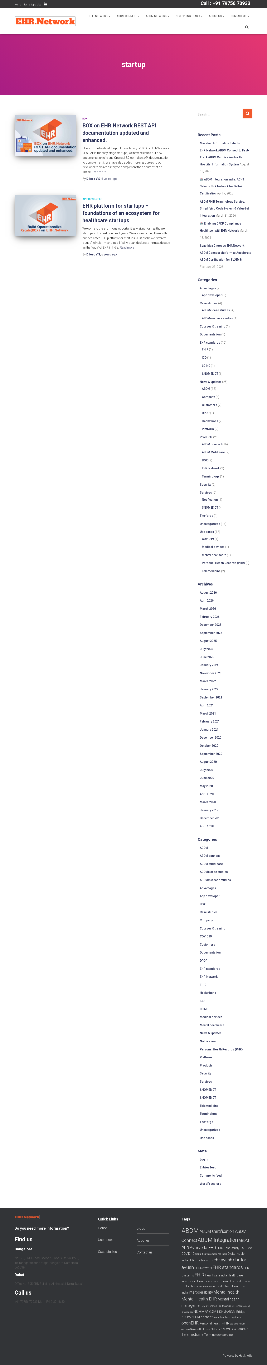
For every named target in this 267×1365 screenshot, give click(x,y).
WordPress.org (210, 1183)
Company (208, 397)
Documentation (210, 334)
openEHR (190, 1323)
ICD (204, 357)
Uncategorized (210, 524)
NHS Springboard (188, 16)
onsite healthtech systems (227, 1317)
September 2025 (211, 633)
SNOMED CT (210, 373)
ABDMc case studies (216, 310)
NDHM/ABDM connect (197, 1317)
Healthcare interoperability (215, 1281)
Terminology (210, 476)
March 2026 (208, 608)
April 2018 (207, 826)
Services (206, 492)
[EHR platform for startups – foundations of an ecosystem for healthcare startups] (45, 215)
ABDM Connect (127, 16)
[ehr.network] (45, 21)
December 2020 (210, 737)
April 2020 (207, 794)
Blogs (141, 1228)
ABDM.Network (156, 16)
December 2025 (210, 624)
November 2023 (211, 673)
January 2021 (209, 729)
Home (18, 4)
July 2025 (206, 649)
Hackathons (210, 421)
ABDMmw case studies (217, 318)
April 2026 (207, 600)
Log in (204, 1159)
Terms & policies (32, 4)
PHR (225, 1323)
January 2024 (209, 665)
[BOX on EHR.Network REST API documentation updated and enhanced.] (45, 135)
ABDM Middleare (213, 452)
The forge (206, 515)
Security (205, 484)
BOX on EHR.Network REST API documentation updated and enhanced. (119, 133)
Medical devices (213, 547)
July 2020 (206, 770)
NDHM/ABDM (205, 1311)
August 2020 (208, 761)
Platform (208, 429)
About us (215, 16)
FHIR (205, 349)
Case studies (209, 303)
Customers (209, 405)
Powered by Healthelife (237, 1355)
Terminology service (218, 1335)
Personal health (210, 1323)
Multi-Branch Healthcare (216, 1306)
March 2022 (208, 681)
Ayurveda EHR (203, 1247)
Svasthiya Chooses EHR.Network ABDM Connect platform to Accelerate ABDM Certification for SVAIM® (225, 252)
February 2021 (209, 721)
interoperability (201, 1292)
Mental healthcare (214, 555)
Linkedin (45, 5)
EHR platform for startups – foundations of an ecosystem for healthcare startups (121, 213)
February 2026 (209, 616)
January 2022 (209, 689)
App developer (92, 199)
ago (109, 178)
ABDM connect (212, 444)
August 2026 (208, 592)
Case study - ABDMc (237, 1248)
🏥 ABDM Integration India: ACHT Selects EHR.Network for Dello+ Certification (222, 186)
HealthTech (223, 1286)
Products (206, 437)
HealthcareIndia (216, 1275)
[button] (109, 16)
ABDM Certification (216, 1231)
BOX (84, 118)
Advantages (208, 288)
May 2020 (206, 786)
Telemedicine (211, 571)
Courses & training (212, 326)
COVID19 (208, 539)
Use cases (207, 531)
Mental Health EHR (199, 1299)
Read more (99, 172)
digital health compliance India (211, 1254)
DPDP (205, 413)
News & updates (211, 381)
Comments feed (211, 1175)
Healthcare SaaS (207, 1286)
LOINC (206, 365)
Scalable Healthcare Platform (205, 1329)
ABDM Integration (218, 1240)
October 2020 (209, 745)
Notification (210, 499)
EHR (191, 1260)
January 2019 (209, 810)
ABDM (206, 388)
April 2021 (207, 705)
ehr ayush (223, 1259)
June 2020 (207, 778)
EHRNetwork (203, 1268)
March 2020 (208, 802)
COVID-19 (187, 1254)
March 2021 (208, 713)
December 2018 (210, 818)
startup (243, 1329)
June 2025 (207, 657)
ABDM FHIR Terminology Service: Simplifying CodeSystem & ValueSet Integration (224, 208)
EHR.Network (98, 16)
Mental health (226, 1292)
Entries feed (208, 1167)
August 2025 (208, 641)
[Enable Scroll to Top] (258, 1356)
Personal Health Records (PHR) (223, 563)
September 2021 (211, 697)
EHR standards (210, 342)
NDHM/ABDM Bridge (231, 1312)
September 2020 (211, 754)
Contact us (239, 16)
